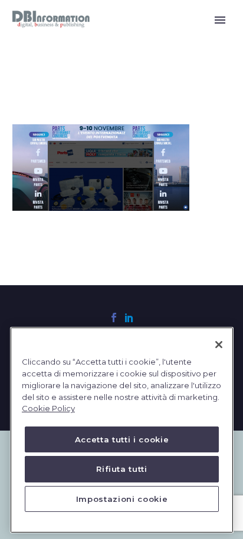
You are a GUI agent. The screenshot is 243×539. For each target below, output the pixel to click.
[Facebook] (114, 317)
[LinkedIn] (129, 317)
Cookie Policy (48, 408)
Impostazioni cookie (122, 499)
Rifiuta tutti (121, 469)
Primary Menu (220, 20)
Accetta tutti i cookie (122, 439)
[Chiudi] (219, 345)
